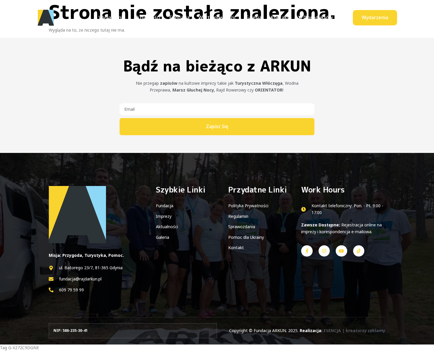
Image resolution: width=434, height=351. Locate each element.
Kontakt (279, 17)
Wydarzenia (112, 17)
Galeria (253, 17)
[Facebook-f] (306, 251)
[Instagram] (324, 251)
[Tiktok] (358, 251)
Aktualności (147, 17)
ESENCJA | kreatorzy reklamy (354, 330)
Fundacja (179, 17)
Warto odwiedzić (217, 17)
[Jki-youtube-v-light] (341, 251)
